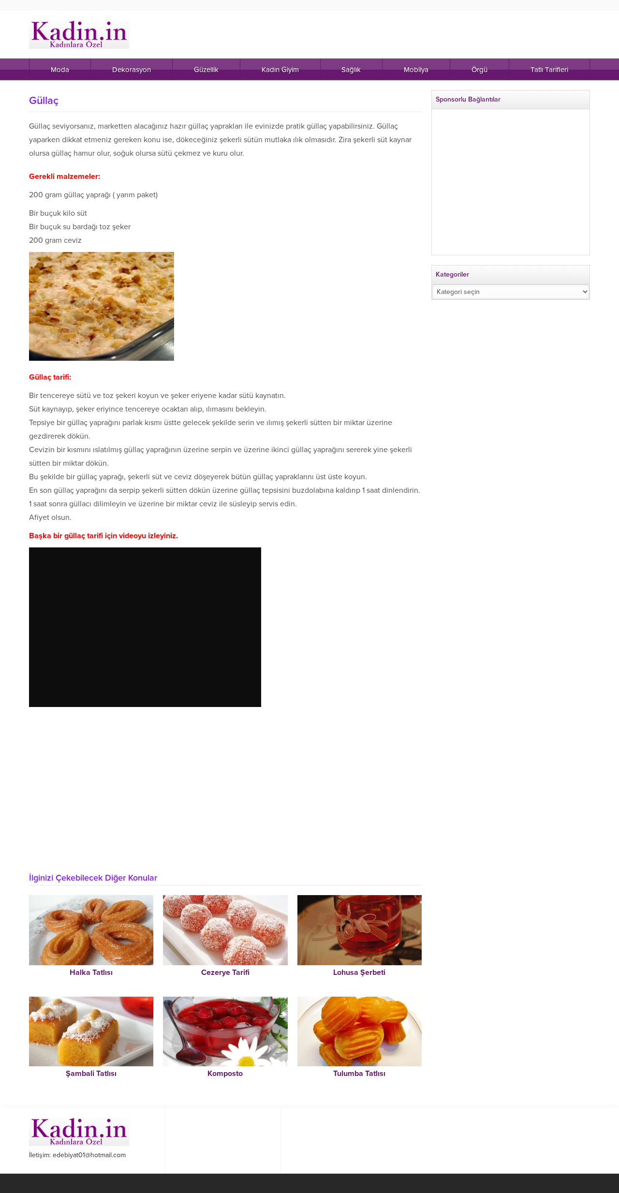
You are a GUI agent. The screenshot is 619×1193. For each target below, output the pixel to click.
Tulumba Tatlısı (359, 1073)
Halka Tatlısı (91, 972)
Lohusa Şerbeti (359, 972)
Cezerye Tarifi (225, 972)
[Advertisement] (225, 793)
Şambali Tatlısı (91, 1073)
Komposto (225, 1073)
